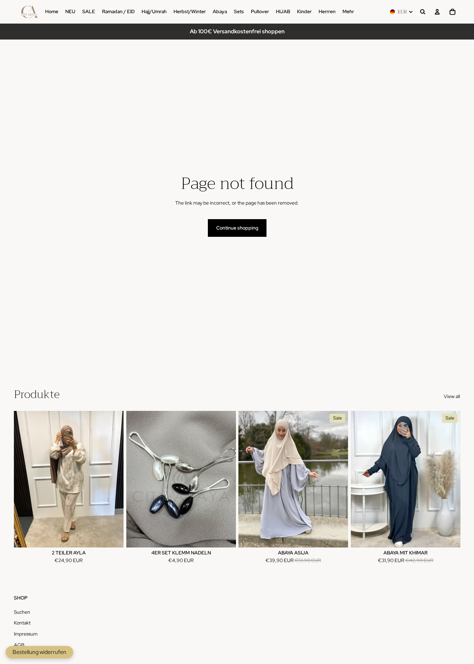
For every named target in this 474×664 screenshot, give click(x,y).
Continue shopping (237, 228)
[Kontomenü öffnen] (437, 11)
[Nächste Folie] (337, 479)
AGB (19, 645)
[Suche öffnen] (422, 11)
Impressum (25, 634)
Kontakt (22, 623)
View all (452, 396)
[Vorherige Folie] (248, 479)
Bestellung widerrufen (39, 652)
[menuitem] (348, 12)
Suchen (22, 612)
